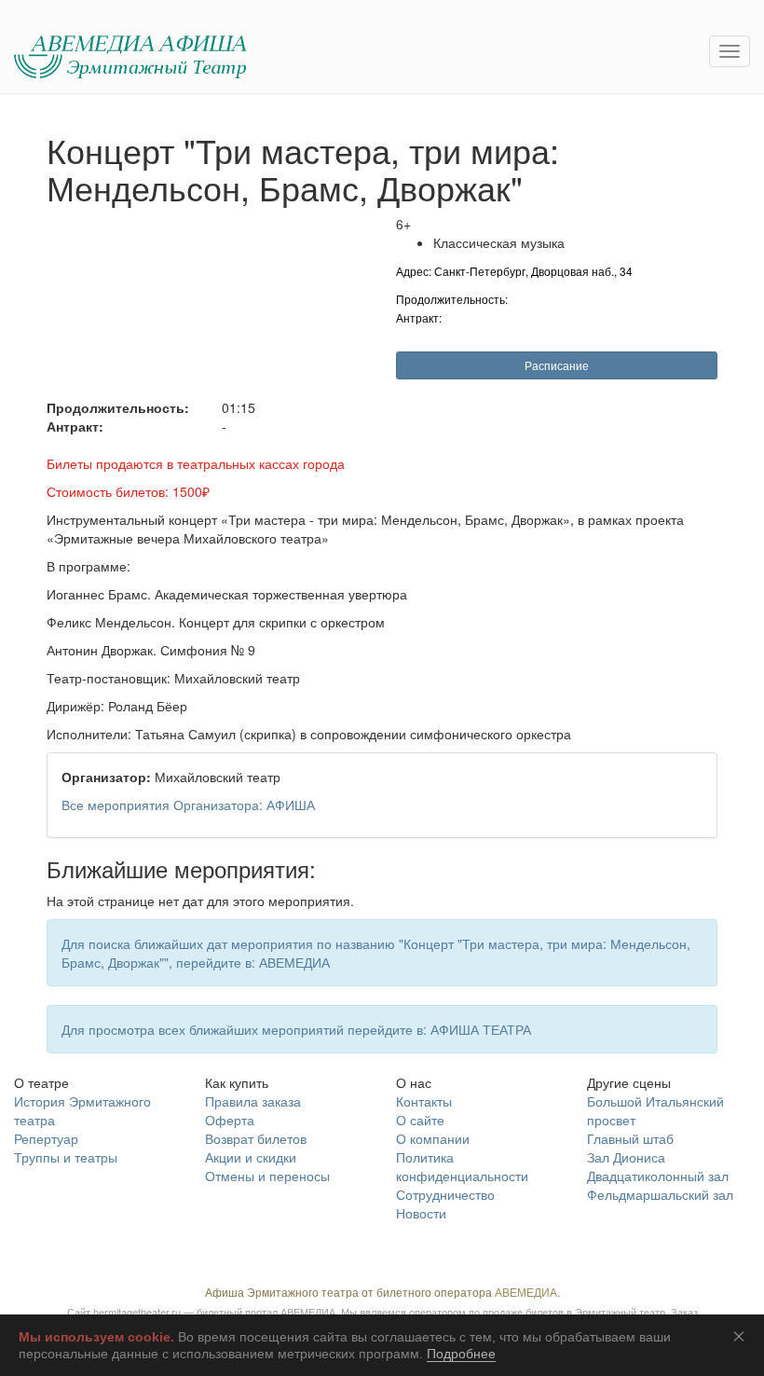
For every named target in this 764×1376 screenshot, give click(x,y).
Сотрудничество (445, 1194)
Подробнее (461, 1353)
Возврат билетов (256, 1138)
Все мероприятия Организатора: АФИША (188, 804)
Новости (421, 1213)
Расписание (557, 365)
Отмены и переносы (267, 1175)
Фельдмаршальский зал (660, 1194)
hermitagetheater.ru (137, 1311)
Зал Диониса (626, 1157)
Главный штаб (630, 1138)
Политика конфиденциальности (462, 1166)
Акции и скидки (250, 1157)
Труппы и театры (65, 1157)
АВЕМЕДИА (526, 1292)
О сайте (420, 1119)
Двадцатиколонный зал (658, 1175)
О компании (433, 1138)
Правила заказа (253, 1101)
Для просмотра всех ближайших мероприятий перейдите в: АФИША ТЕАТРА (296, 1029)
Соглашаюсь (742, 1335)
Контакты (424, 1101)
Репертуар (46, 1138)
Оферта (229, 1119)
